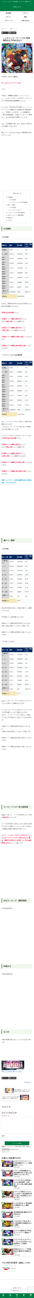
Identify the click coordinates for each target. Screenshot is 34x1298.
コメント (5, 1115)
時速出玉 (10, 217)
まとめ (9, 220)
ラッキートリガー (15, 210)
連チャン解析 (11, 205)
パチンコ (6, 32)
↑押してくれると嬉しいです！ (12, 1071)
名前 (3, 1136)
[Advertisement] (17, 170)
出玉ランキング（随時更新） (16, 215)
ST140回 (13, 199)
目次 (14, 193)
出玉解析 (10, 197)
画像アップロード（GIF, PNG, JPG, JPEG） (16, 1146)
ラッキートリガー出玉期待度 (19, 202)
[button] (30, 650)
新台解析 (13, 32)
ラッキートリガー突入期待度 (16, 212)
